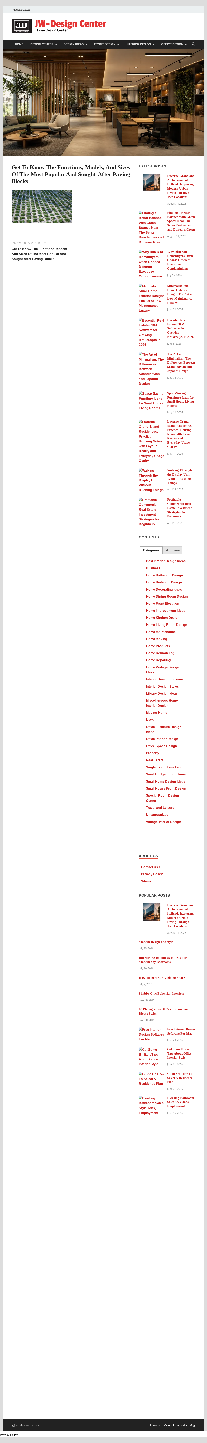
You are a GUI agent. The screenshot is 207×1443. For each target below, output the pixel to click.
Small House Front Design (166, 788)
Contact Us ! (150, 867)
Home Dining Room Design (167, 596)
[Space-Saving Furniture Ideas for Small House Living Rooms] (151, 394)
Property (152, 753)
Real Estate (154, 760)
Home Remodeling (160, 653)
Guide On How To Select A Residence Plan (179, 1078)
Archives (173, 550)
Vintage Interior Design (163, 822)
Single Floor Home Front (165, 767)
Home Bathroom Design (164, 575)
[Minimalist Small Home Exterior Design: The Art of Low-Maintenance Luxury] (151, 286)
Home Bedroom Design (164, 582)
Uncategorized (157, 814)
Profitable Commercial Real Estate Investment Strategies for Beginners (179, 508)
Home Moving (156, 639)
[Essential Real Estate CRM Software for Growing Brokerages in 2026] (151, 320)
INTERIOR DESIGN (138, 44)
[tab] (151, 550)
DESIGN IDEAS (74, 44)
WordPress (172, 1425)
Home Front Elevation (162, 603)
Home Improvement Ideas (165, 610)
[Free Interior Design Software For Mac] (151, 1030)
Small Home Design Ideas (165, 781)
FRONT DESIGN (104, 44)
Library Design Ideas (162, 693)
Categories (151, 550)
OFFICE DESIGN (172, 44)
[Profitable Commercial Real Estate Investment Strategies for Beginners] (151, 500)
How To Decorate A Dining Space (162, 977)
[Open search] (193, 44)
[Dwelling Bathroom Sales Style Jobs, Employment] (151, 1098)
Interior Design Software (164, 679)
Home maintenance (161, 632)
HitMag (190, 1425)
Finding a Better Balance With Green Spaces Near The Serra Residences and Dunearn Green (181, 221)
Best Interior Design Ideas (166, 561)
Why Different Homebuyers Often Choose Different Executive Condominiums (180, 260)
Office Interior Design (162, 739)
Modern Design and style (156, 942)
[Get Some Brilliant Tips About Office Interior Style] (151, 1050)
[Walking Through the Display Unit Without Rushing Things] (151, 471)
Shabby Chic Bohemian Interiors (161, 993)
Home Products (158, 646)
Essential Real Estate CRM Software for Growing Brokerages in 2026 (180, 328)
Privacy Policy (152, 874)
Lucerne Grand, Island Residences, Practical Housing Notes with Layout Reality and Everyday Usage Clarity (179, 434)
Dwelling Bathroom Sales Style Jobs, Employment (180, 1102)
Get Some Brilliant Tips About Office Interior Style (179, 1053)
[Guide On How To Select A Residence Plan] (151, 1074)
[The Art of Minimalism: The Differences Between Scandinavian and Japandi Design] (151, 355)
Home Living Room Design (166, 625)
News (150, 720)
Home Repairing (158, 660)
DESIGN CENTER (41, 44)
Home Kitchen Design (163, 617)
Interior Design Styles (162, 686)
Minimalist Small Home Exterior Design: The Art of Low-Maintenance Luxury (180, 294)
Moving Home (156, 712)
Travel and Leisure (160, 807)
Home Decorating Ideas (164, 589)
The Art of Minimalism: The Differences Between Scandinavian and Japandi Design (181, 362)
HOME (19, 44)
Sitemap (147, 881)
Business (153, 568)
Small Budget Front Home (166, 774)
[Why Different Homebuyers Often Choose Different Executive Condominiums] (151, 252)
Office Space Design (161, 746)
